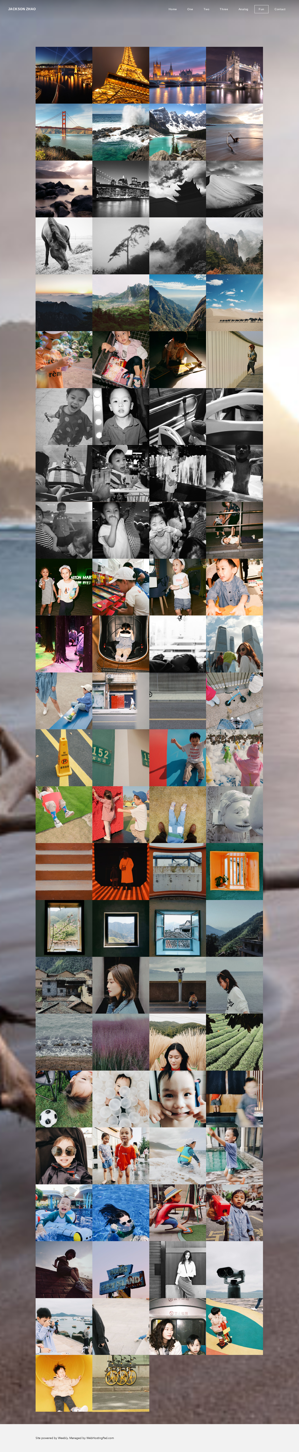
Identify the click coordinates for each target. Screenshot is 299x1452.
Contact (280, 9)
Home (173, 9)
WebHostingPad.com (100, 1438)
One (190, 9)
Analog (243, 9)
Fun (261, 9)
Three (224, 9)
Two (206, 9)
